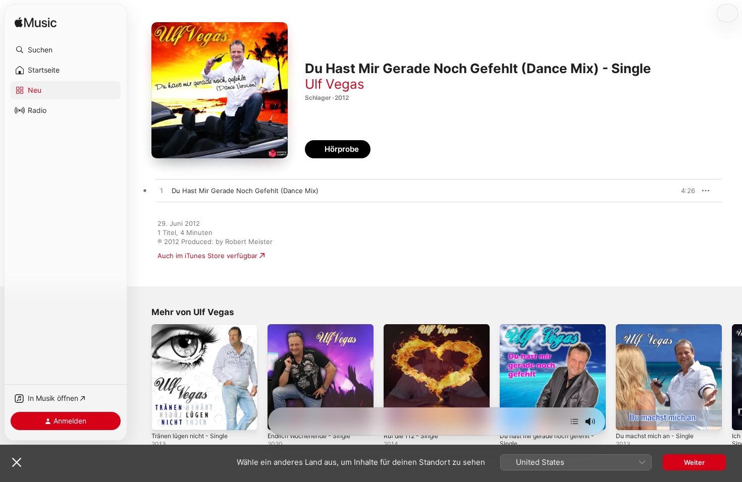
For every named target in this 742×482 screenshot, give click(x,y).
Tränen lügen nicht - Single (194, 328)
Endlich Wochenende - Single (314, 328)
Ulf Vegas (334, 84)
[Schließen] (16, 462)
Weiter (694, 462)
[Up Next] (574, 421)
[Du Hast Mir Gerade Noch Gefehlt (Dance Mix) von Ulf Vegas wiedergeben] (161, 191)
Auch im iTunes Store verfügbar (207, 256)
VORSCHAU (681, 191)
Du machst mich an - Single (659, 328)
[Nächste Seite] (732, 377)
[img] (36, 23)
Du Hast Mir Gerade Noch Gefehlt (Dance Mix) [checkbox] (245, 191)
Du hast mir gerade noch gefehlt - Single (551, 332)
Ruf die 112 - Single (414, 328)
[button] (65, 49)
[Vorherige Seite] (141, 377)
